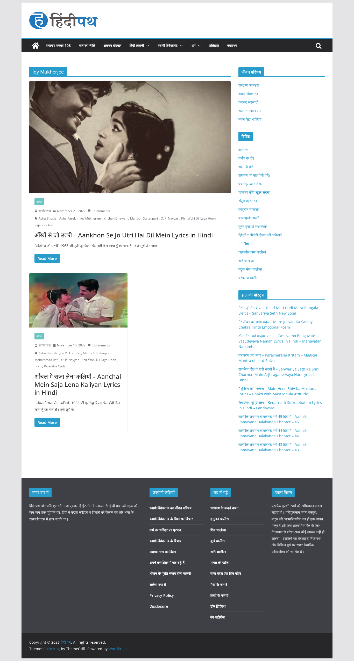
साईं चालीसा (246, 260)
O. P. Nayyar (169, 218)
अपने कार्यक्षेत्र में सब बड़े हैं (167, 562)
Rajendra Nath (44, 225)
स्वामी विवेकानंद (168, 45)
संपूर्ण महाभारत (247, 200)
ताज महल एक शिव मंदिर (225, 573)
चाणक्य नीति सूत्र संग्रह (254, 192)
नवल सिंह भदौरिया (249, 119)
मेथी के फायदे (218, 584)
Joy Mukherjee (90, 218)
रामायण (243, 149)
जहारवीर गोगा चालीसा (252, 252)
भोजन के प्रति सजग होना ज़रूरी (170, 573)
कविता (39, 202)
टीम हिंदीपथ (217, 606)
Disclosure (159, 606)
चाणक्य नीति (87, 45)
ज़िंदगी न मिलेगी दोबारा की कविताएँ (259, 235)
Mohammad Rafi (46, 360)
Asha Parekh (68, 218)
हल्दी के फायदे (219, 595)
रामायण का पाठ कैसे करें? (254, 175)
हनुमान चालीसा (219, 518)
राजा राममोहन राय (249, 110)
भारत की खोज (219, 562)
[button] (147, 45)
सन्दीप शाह (45, 211)
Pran (37, 366)
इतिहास (214, 45)
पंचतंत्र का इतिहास (250, 183)
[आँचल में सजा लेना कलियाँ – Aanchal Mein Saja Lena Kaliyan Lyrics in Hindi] (78, 300)
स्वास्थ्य (232, 45)
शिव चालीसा (218, 529)
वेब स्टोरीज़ (217, 617)
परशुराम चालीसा (248, 209)
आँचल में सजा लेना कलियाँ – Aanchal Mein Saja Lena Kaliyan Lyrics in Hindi (77, 384)
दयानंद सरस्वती (248, 102)
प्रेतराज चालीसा (248, 277)
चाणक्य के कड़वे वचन (224, 507)
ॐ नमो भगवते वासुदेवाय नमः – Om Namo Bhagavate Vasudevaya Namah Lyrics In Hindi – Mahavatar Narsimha (279, 341)
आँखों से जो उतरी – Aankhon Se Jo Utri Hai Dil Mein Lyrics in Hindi (123, 235)
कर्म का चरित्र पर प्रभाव (165, 529)
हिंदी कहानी (137, 45)
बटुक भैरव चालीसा (250, 269)
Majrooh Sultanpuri (144, 218)
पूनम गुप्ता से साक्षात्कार (252, 226)
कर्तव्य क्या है (158, 584)
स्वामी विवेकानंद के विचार (165, 540)
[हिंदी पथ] (35, 45)
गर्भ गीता (243, 243)
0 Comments (101, 211)
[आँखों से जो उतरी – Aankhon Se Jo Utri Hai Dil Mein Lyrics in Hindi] (130, 137)
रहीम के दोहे (245, 166)
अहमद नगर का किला (163, 551)
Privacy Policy (162, 595)
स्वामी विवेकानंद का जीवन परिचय (171, 507)
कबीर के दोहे (246, 158)
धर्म (193, 45)
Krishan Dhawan (115, 218)
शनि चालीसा (218, 551)
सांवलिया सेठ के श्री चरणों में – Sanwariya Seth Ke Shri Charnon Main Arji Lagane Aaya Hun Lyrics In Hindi (278, 374)
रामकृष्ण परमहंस (248, 85)
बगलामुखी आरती (248, 217)
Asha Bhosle (47, 218)
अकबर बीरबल (112, 45)
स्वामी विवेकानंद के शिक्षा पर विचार (171, 518)
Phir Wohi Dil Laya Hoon (198, 218)
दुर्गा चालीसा (217, 540)
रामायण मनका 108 (58, 45)
